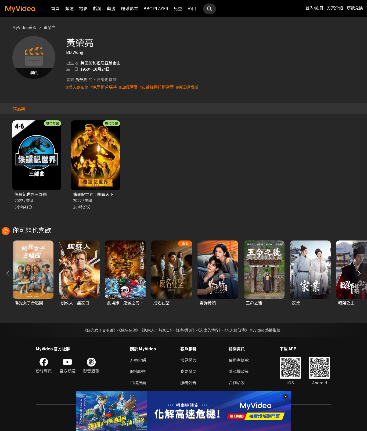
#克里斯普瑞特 (104, 87)
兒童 (178, 8)
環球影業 (129, 8)
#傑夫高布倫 (77, 87)
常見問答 (188, 360)
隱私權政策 (239, 371)
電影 (83, 8)
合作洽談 (237, 382)
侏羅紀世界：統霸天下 (93, 194)
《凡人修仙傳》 (236, 330)
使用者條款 (239, 360)
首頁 (55, 8)
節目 (192, 8)
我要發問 (188, 371)
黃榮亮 (50, 27)
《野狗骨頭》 (184, 330)
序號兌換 (355, 7)
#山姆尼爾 (128, 87)
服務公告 (188, 382)
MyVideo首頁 (24, 27)
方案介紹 (335, 7)
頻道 (69, 8)
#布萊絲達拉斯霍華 (156, 87)
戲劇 (97, 8)
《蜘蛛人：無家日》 (157, 330)
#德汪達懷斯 (187, 87)
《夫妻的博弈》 (209, 330)
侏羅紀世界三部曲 (31, 194)
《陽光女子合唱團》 (99, 330)
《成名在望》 (128, 330)
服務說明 (138, 371)
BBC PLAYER (155, 8)
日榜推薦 (138, 382)
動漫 (111, 8)
